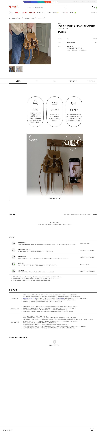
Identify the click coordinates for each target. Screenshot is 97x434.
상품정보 (18, 81)
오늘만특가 (32, 13)
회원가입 (75, 2)
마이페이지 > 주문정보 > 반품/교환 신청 (31, 298)
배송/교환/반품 (73, 81)
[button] (63, 28)
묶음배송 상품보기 (82, 50)
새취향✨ (17, 13)
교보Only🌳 (73, 13)
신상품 (44, 13)
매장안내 (93, 2)
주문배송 (89, 2)
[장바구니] (93, 7)
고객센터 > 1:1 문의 (59, 298)
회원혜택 (83, 2)
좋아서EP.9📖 (64, 13)
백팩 (33, 18)
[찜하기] (92, 430)
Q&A (54, 81)
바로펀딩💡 (56, 13)
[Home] (9, 18)
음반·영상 (24, 13)
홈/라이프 (14, 18)
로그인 (79, 2)
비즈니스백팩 (40, 18)
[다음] (51, 44)
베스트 (38, 13)
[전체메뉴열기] (10, 12)
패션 (20, 18)
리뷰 (36, 81)
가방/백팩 (27, 18)
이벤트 (49, 13)
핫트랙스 (28, 7)
